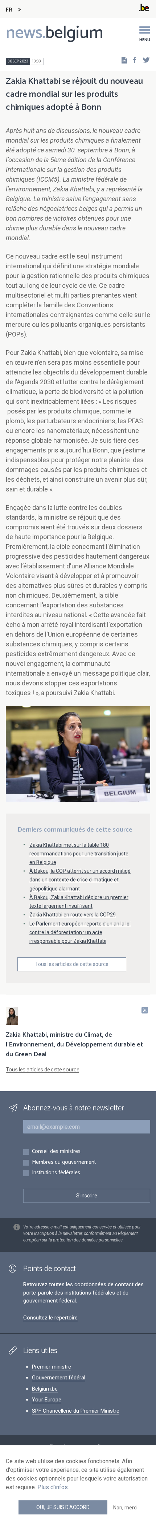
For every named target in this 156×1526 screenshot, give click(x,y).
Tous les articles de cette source (71, 964)
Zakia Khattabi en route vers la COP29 (72, 915)
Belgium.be (45, 1389)
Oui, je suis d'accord (63, 1507)
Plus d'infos (52, 1487)
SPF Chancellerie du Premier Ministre (75, 1411)
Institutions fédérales (56, 1173)
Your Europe (46, 1399)
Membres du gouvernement (64, 1162)
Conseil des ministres (56, 1152)
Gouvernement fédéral (58, 1377)
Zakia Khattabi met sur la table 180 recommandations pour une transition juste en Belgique (78, 853)
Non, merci (125, 1507)
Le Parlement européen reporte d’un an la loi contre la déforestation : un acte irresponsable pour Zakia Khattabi (80, 932)
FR (9, 10)
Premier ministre (51, 1367)
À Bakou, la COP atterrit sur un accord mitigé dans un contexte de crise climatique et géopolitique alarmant (80, 879)
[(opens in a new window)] (132, 60)
